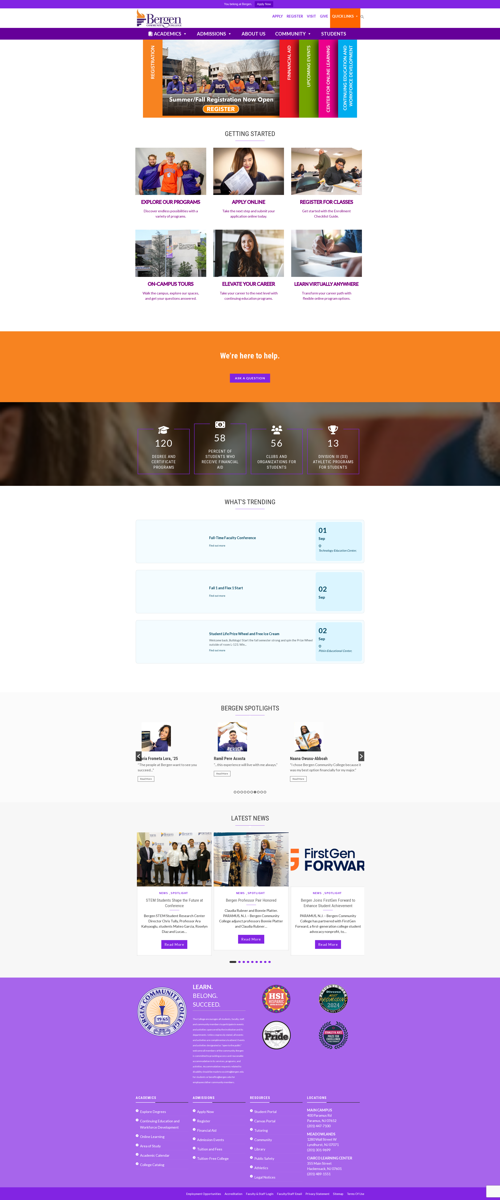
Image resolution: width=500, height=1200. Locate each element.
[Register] (211, 79)
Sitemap (338, 1194)
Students (333, 33)
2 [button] (238, 792)
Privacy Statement (317, 1194)
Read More (146, 773)
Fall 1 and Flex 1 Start (226, 588)
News (163, 893)
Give (324, 16)
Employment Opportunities (203, 1194)
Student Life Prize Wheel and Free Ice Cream (244, 634)
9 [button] (261, 792)
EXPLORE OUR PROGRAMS (170, 202)
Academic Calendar (155, 1155)
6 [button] (251, 792)
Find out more (217, 545)
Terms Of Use (355, 1194)
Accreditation (233, 1194)
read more (174, 944)
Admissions (211, 33)
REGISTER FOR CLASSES (326, 202)
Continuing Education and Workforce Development (159, 1124)
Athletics (261, 1168)
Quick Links (343, 16)
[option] (174, 751)
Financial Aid (206, 1130)
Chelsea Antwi (302, 758)
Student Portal (265, 1111)
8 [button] (258, 792)
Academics (167, 33)
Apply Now (264, 4)
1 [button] (235, 792)
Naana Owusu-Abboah (232, 758)
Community (290, 33)
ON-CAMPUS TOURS (171, 284)
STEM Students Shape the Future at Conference (174, 903)
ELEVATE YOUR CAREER (248, 284)
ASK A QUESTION (250, 378)
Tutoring (261, 1130)
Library (259, 1149)
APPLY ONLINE (248, 202)
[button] (362, 18)
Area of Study (150, 1146)
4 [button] (245, 792)
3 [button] (241, 792)
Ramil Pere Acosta (153, 758)
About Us (253, 33)
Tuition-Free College (213, 1158)
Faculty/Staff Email (289, 1194)
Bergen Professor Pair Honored (251, 900)
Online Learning (152, 1136)
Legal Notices (264, 1177)
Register (295, 16)
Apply (277, 16)
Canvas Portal (264, 1121)
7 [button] (255, 792)
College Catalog (152, 1165)
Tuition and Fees (209, 1149)
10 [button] (265, 792)
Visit (311, 16)
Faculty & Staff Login (259, 1194)
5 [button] (248, 792)
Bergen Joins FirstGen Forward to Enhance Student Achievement (328, 903)
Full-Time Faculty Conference (232, 538)
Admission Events (210, 1140)
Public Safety (264, 1158)
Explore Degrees (153, 1111)
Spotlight (179, 893)
